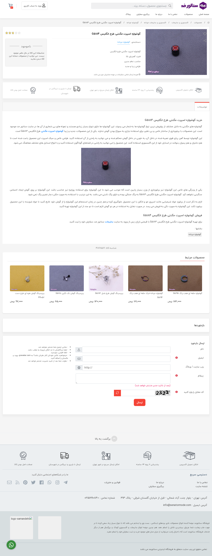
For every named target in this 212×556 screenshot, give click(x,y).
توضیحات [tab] (202, 107)
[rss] (17, 482)
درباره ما (159, 14)
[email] (9, 482)
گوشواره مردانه (132, 22)
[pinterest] (25, 482)
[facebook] (41, 482)
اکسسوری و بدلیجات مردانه (155, 22)
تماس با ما (172, 14)
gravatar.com (25, 355)
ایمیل (201, 358)
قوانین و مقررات (112, 482)
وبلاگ (128, 14)
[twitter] (33, 482)
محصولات (188, 14)
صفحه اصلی (204, 14)
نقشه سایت (202, 486)
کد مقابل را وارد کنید (194, 392)
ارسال (140, 402)
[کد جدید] (117, 393)
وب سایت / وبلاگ (195, 367)
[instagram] (57, 482)
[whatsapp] (49, 482)
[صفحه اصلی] (208, 22)
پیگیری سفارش (143, 14)
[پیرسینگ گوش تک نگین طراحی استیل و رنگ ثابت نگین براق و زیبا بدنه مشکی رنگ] (66, 278)
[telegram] (65, 482)
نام (202, 349)
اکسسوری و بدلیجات (180, 22)
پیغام (201, 376)
